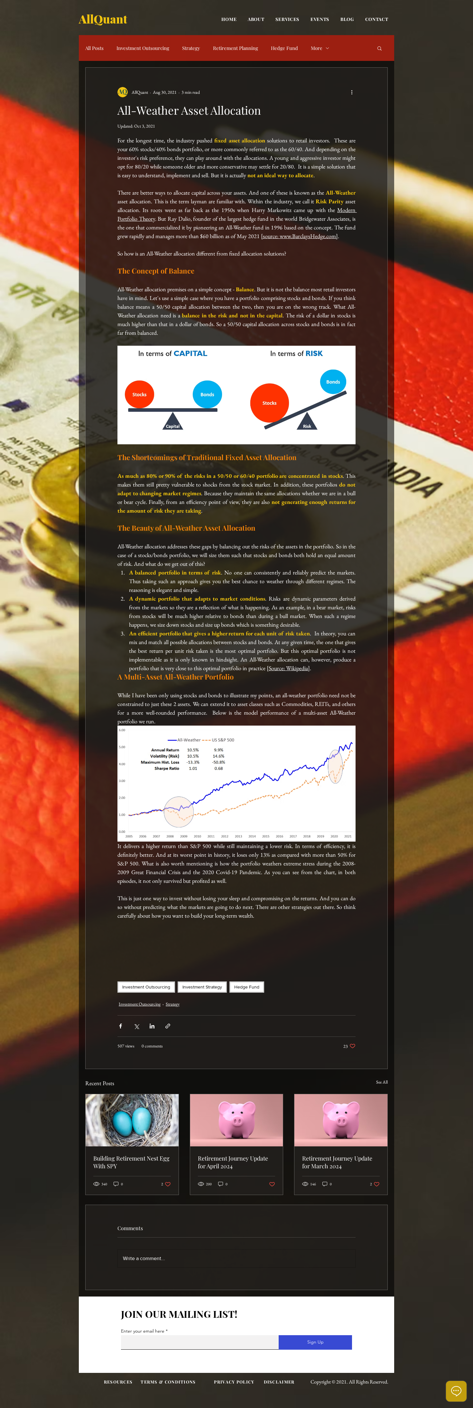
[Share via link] (168, 1026)
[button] (379, 48)
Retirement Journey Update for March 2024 (337, 1162)
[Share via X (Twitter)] (136, 1026)
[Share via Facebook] (120, 1026)
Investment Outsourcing (142, 48)
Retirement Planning (235, 48)
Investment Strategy (202, 986)
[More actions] (352, 92)
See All (382, 1082)
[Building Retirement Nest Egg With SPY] (132, 1120)
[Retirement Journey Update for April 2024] (236, 1120)
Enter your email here (142, 1331)
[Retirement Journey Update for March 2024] (340, 1120)
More (316, 48)
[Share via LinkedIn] (152, 1026)
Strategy (191, 48)
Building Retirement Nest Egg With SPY (131, 1162)
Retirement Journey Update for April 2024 (233, 1162)
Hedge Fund (284, 48)
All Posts (94, 48)
